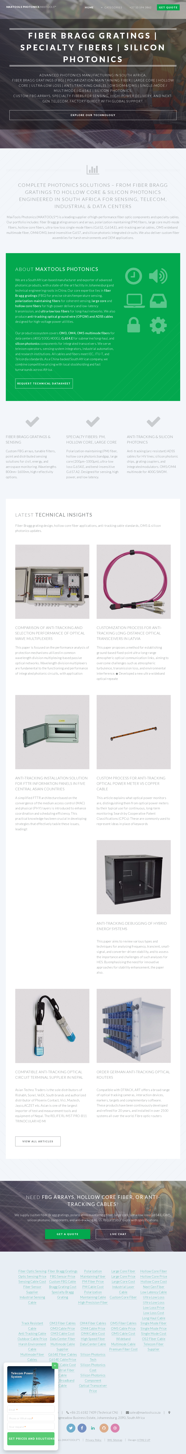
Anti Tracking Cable (32, 1333)
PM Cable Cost (93, 1287)
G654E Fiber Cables (62, 1354)
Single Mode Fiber (154, 1323)
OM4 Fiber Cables (93, 1323)
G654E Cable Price (62, 1359)
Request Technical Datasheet (44, 383)
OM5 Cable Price (123, 1328)
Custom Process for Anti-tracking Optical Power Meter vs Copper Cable (131, 783)
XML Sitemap (114, 1439)
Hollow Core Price (153, 1276)
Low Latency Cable (153, 1292)
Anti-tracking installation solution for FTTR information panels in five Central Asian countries (51, 783)
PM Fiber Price (93, 1281)
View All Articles (37, 1141)
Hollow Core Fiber (153, 1271)
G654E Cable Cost (62, 1365)
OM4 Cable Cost (93, 1333)
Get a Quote (67, 1234)
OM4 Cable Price (93, 1328)
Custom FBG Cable (62, 1281)
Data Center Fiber (62, 1339)
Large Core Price (123, 1276)
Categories (113, 7)
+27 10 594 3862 (141, 7)
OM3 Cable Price (62, 1328)
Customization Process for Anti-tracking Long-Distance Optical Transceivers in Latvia (129, 633)
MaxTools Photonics (31, 6)
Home (89, 7)
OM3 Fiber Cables (63, 1323)
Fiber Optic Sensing (32, 1271)
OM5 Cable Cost (123, 1333)
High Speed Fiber (93, 1339)
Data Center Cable (93, 1344)
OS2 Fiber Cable (153, 1339)
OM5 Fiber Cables (123, 1323)
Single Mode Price (154, 1328)
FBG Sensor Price (62, 1276)
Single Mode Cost (153, 1333)
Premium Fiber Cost (123, 1349)
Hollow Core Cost (154, 1281)
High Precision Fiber (93, 1302)
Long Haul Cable (153, 1318)
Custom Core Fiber (123, 1297)
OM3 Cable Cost (62, 1333)
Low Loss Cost (153, 1313)
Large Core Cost (123, 1281)
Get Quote (168, 7)
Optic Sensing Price (32, 1276)
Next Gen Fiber (154, 1287)
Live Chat (118, 1234)
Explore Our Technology (93, 115)
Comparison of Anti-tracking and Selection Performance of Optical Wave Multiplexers (50, 633)
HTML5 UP (143, 1439)
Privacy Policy (93, 1439)
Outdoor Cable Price (32, 1339)
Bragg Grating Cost (62, 1287)
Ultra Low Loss (153, 1297)
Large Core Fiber (123, 1271)
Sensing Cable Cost (32, 1281)
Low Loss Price (154, 1307)
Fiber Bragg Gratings (63, 1271)
